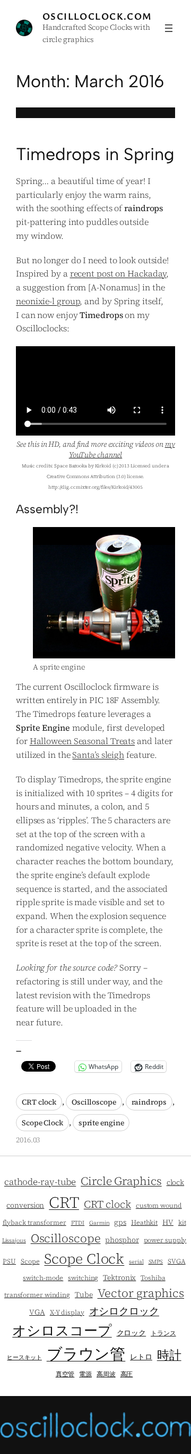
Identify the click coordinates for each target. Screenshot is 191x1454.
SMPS (156, 1262)
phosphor (121, 1240)
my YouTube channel (122, 449)
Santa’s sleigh (98, 755)
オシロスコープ (61, 1330)
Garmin (99, 1223)
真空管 (65, 1373)
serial (136, 1262)
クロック (131, 1333)
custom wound (159, 1205)
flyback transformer (34, 1222)
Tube (84, 1295)
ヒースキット (24, 1357)
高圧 (126, 1373)
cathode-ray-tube (40, 1181)
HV (167, 1222)
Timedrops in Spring (95, 154)
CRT (64, 1202)
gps (120, 1222)
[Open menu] (168, 28)
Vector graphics (141, 1293)
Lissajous (14, 1240)
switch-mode (43, 1277)
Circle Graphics (121, 1181)
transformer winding (37, 1294)
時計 (169, 1355)
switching (83, 1277)
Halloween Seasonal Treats (82, 741)
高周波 (106, 1373)
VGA (37, 1312)
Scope (30, 1261)
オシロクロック (124, 1311)
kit (182, 1222)
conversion (25, 1205)
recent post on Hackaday (118, 273)
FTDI (78, 1223)
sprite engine (101, 1122)
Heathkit (144, 1222)
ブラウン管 (86, 1354)
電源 (85, 1373)
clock (176, 1182)
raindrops (149, 1102)
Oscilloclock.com (97, 16)
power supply (165, 1239)
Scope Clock (42, 1122)
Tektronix (119, 1278)
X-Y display (67, 1312)
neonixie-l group (48, 301)
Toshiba (153, 1277)
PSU (9, 1261)
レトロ (141, 1357)
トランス (163, 1333)
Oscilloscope (94, 1102)
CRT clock (39, 1102)
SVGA (177, 1261)
